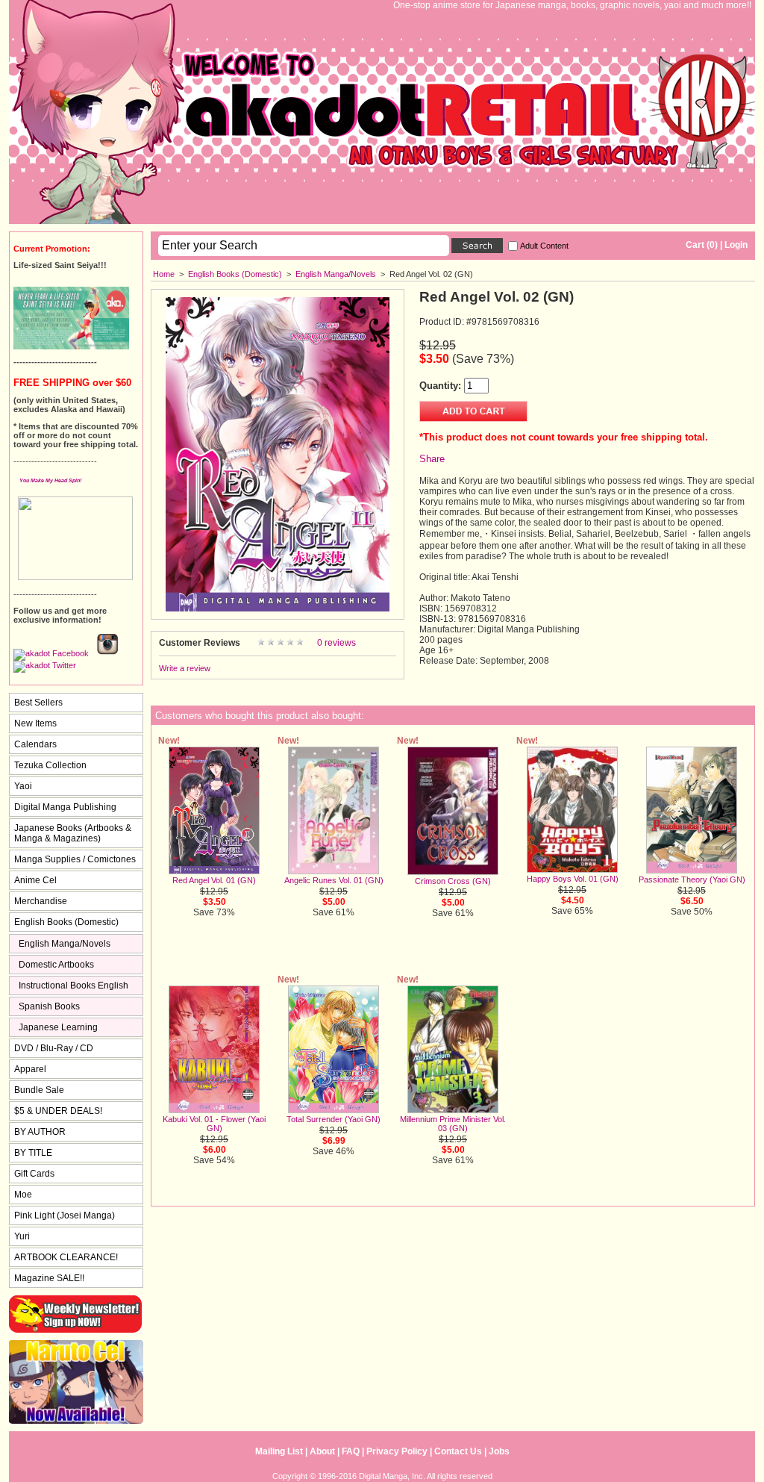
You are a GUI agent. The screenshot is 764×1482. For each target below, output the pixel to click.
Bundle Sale (39, 1090)
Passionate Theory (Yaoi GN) (692, 879)
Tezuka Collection (50, 765)
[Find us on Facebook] (51, 653)
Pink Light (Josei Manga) (64, 1215)
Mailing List (279, 1451)
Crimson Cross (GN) (453, 881)
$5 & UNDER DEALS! (58, 1111)
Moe (23, 1194)
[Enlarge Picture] (277, 608)
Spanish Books (49, 1006)
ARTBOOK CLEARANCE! (66, 1257)
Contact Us (458, 1451)
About (322, 1451)
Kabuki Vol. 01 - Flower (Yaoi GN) (214, 1124)
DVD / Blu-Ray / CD (53, 1048)
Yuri (22, 1236)
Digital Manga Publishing (65, 807)
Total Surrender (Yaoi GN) (333, 1119)
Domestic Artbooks (56, 964)
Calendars (35, 744)
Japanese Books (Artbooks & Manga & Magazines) (72, 833)
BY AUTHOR (40, 1132)
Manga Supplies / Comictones (75, 859)
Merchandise (40, 901)
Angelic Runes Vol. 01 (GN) (333, 880)
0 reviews (336, 643)
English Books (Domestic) (235, 274)
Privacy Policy (397, 1451)
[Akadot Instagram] (107, 653)
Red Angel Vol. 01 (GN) (214, 880)
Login (736, 245)
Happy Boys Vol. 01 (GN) (573, 878)
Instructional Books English (73, 985)
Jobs (499, 1451)
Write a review (184, 668)
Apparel (30, 1069)
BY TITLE (33, 1153)
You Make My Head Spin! (50, 481)
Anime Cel (35, 880)
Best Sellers (38, 702)
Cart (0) (702, 245)
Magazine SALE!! (49, 1278)
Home (164, 274)
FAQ (351, 1451)
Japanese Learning (58, 1027)
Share (432, 458)
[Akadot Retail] (44, 665)
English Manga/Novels (335, 274)
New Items (35, 723)
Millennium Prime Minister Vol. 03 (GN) (453, 1124)
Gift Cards (34, 1173)
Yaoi (23, 786)
